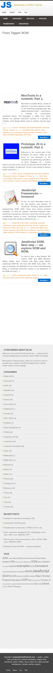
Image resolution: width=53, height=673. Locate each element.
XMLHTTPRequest (14, 586)
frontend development (9, 572)
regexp (14, 584)
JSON (14, 575)
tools (40, 584)
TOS (25, 12)
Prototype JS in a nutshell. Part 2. (33, 145)
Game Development (11, 427)
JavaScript (17, 18)
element (37, 130)
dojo (17, 230)
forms (38, 179)
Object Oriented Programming (13, 135)
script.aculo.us (33, 232)
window (35, 278)
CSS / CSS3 (8, 418)
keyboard (26, 132)
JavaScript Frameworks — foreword (31, 193)
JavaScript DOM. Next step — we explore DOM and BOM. (33, 246)
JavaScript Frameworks (34, 127)
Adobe (32, 228)
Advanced (7, 381)
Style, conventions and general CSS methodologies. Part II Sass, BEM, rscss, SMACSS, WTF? (25, 533)
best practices (18, 558)
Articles (42, 18)
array (23, 130)
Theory (29, 176)
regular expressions (23, 584)
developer (12, 230)
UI (39, 232)
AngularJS (7, 395)
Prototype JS (22, 176)
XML (5, 587)
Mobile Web (21, 225)
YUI (47, 232)
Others (6, 474)
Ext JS (26, 230)
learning (20, 576)
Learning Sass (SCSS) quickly (15, 523)
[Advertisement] (26, 63)
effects (40, 562)
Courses (15, 127)
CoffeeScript (8, 409)
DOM (32, 130)
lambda (32, 132)
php (30, 579)
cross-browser (7, 179)
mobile (5, 232)
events (43, 130)
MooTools (46, 127)
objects (18, 579)
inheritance (11, 181)
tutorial (45, 583)
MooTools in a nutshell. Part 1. (32, 97)
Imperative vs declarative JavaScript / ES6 (19, 518)
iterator (17, 181)
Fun (19, 12)
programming (36, 580)
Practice (30, 18)
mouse (45, 132)
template (44, 181)
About (12, 12)
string (29, 135)
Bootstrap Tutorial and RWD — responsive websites (22, 546)
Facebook (7, 423)
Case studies (8, 404)
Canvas (37, 558)
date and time (19, 562)
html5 (28, 571)
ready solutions (6, 584)
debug (26, 562)
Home (4, 12)
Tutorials (12, 130)
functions (21, 571)
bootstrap (30, 558)
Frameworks (8, 24)
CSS (12, 561)
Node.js (6, 469)
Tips (17, 228)
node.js (32, 576)
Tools (21, 228)
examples (32, 179)
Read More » (44, 137)
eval (3, 566)
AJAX (14, 174)
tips (36, 583)
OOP (25, 135)
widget (43, 232)
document (6, 278)
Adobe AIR (15, 223)
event (22, 278)
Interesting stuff (28, 174)
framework (6, 132)
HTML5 (6, 432)
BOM (27, 130)
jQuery (14, 225)
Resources (23, 24)
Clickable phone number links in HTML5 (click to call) (23, 527)
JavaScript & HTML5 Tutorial (28, 5)
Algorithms (8, 390)
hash (12, 132)
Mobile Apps (8, 455)
